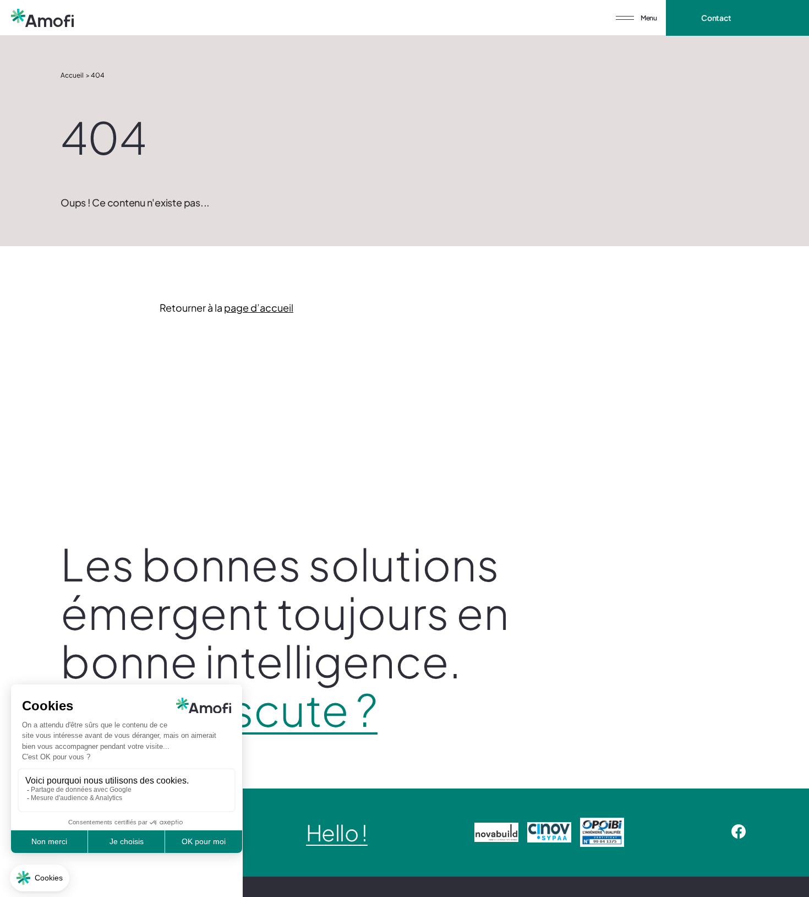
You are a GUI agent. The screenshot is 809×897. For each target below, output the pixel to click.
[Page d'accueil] (42, 18)
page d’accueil (258, 307)
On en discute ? (219, 709)
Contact (716, 18)
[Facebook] (738, 832)
